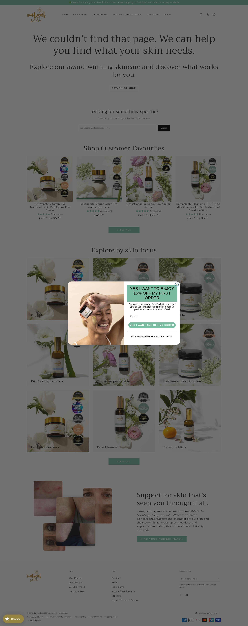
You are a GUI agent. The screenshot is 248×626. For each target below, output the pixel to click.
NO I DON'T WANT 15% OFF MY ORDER (152, 337)
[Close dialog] (177, 284)
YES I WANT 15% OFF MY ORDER (152, 325)
